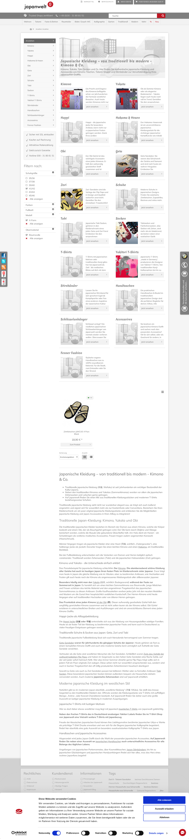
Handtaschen (33, 110)
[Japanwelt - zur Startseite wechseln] (38, 5)
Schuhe (30, 80)
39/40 (31, 185)
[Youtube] (3, 274)
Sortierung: (63, 453)
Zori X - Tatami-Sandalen (120, 779)
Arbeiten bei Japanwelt (92, 782)
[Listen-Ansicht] (91, 457)
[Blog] (3, 282)
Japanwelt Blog (89, 789)
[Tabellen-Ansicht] (84, 457)
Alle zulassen (164, 800)
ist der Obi (102, 602)
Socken (30, 90)
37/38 (31, 181)
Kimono (122, 568)
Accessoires (32, 120)
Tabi (29, 85)
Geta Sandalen (66, 643)
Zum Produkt (75, 444)
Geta (29, 70)
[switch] (85, 833)
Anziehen (30, 41)
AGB (28, 779)
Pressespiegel (89, 779)
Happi (30, 55)
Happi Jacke (69, 621)
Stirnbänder (32, 105)
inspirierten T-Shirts (128, 709)
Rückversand (60, 779)
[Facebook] (3, 255)
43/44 (31, 192)
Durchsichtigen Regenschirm (135, 783)
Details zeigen (156, 833)
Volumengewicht (62, 782)
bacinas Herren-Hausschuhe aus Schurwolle (133, 785)
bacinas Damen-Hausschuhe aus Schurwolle (133, 789)
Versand (58, 789)
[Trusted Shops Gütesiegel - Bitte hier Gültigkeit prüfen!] (25, 15)
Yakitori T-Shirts (34, 100)
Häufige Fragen (61, 786)
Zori (29, 75)
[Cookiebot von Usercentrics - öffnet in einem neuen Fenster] (19, 833)
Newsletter (87, 786)
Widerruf (30, 786)
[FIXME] (185, 296)
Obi (29, 65)
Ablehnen (164, 817)
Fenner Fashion (34, 125)
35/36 (31, 178)
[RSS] (3, 267)
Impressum (31, 789)
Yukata (96, 582)
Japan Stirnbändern (136, 749)
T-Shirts (31, 95)
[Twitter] (3, 261)
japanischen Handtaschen (108, 741)
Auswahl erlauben (164, 808)
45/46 (31, 195)
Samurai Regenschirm (146, 790)
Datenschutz (31, 782)
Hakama (142, 547)
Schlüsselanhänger (35, 115)
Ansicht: (85, 453)
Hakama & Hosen (35, 60)
